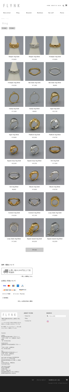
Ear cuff (51, 12)
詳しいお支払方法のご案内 (25, 301)
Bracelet (29, 12)
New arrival (7, 12)
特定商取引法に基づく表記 (54, 379)
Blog (59, 5)
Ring (17, 12)
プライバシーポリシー (41, 379)
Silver (12, 28)
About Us (54, 5)
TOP (33, 379)
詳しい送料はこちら (27, 276)
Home (48, 5)
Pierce (62, 12)
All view (34, 249)
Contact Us (28, 320)
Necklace (40, 12)
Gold (5, 28)
